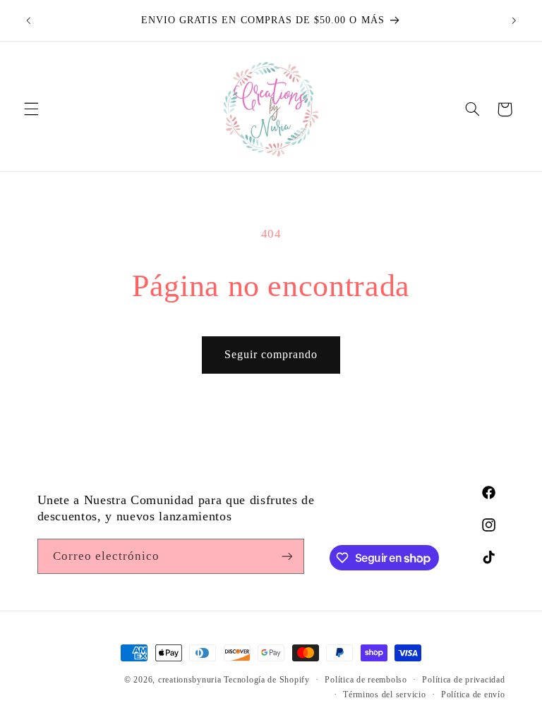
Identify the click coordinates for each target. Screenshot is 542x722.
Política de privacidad (463, 679)
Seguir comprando (271, 354)
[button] (31, 109)
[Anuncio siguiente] (513, 20)
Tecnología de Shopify (266, 679)
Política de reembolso (365, 679)
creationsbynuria (190, 679)
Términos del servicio (384, 694)
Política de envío (473, 694)
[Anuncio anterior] (28, 20)
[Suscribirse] (286, 556)
